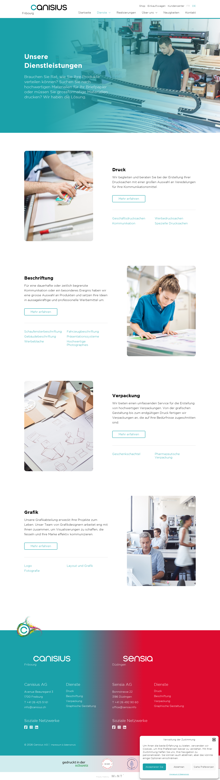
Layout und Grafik (80, 565)
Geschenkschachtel (126, 454)
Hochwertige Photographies (77, 343)
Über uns (148, 12)
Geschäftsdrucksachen (128, 218)
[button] (214, 739)
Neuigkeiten (171, 12)
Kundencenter (176, 6)
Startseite (84, 12)
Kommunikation (123, 223)
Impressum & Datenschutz (179, 774)
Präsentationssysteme (83, 336)
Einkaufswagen (157, 6)
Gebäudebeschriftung (40, 336)
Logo (28, 565)
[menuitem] (188, 6)
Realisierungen (126, 12)
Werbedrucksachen (169, 218)
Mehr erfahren (129, 198)
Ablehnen (179, 767)
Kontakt (190, 12)
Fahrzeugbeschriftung (83, 331)
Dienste (102, 12)
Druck (70, 690)
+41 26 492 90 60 (126, 702)
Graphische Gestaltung (81, 705)
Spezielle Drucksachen (171, 223)
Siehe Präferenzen (204, 767)
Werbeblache (34, 341)
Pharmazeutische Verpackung (167, 455)
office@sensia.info (124, 707)
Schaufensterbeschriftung (43, 331)
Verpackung (74, 700)
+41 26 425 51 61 (37, 702)
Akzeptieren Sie (154, 767)
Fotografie (32, 570)
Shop (142, 6)
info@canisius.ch (35, 707)
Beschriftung (74, 695)
